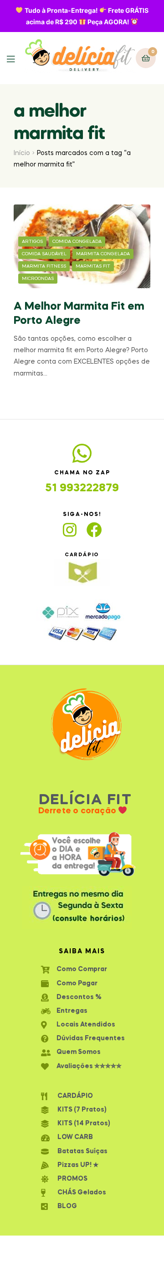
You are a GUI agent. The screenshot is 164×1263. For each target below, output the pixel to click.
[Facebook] (94, 529)
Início (22, 153)
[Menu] (15, 58)
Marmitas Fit (93, 266)
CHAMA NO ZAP (82, 473)
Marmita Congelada (103, 254)
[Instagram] (69, 529)
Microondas (38, 278)
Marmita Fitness (44, 266)
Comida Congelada (77, 241)
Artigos (32, 241)
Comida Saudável (44, 254)
